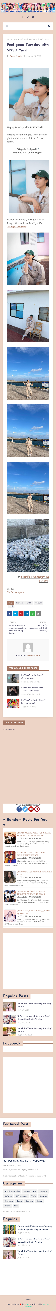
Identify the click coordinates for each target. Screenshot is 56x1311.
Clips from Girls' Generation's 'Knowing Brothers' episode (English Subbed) (34, 1228)
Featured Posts (30, 1191)
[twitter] (27, 17)
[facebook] (22, 17)
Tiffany (40, 1201)
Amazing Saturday (12, 1191)
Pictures (19, 603)
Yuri (16, 39)
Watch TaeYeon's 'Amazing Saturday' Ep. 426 (34, 1005)
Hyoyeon (43, 1191)
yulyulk (38, 603)
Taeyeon (29, 1201)
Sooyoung (9, 1201)
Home (9, 39)
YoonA (7, 1206)
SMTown (8, 1196)
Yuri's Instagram (16, 592)
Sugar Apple (16, 56)
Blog (27, 1304)
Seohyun (43, 1196)
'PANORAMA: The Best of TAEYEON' (24, 1161)
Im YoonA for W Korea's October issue (32, 676)
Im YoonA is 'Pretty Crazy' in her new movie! (34, 701)
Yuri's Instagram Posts (35, 579)
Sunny (19, 1201)
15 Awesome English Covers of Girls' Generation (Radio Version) (33, 1017)
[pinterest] (33, 17)
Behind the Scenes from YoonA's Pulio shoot (32, 689)
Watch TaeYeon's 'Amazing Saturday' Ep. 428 (34, 1030)
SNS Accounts (21, 1196)
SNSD (29, 603)
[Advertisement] (28, 961)
